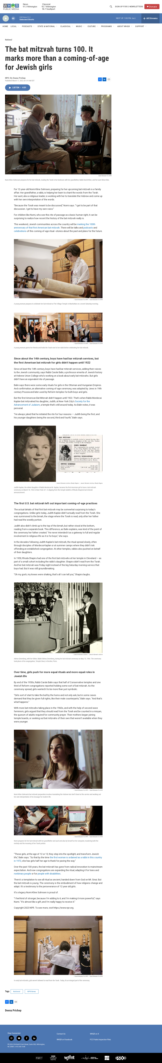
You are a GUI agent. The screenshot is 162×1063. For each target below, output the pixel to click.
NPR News (31, 991)
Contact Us (61, 1034)
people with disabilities (49, 873)
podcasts (88, 227)
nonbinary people (22, 873)
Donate (153, 6)
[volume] (13, 18)
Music (79, 26)
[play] (6, 18)
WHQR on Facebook (64, 1040)
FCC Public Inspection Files (100, 1040)
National (8, 39)
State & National (46, 26)
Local (14, 26)
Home (5, 26)
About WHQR (123, 26)
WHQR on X (94, 1034)
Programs (106, 26)
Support (139, 26)
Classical (65, 26)
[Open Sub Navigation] (18, 26)
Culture (92, 26)
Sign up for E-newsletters (129, 7)
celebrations (20, 231)
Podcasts (27, 26)
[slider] (17, 18)
